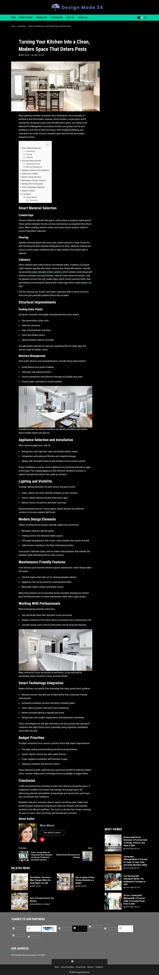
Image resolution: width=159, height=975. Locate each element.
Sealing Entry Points (33, 164)
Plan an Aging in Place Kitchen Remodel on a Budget (65, 881)
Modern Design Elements (31, 177)
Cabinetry (29, 157)
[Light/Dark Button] (139, 17)
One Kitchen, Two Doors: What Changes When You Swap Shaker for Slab (19, 881)
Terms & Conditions (67, 967)
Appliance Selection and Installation (35, 170)
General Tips (41, 18)
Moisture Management (34, 167)
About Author (32, 197)
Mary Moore (24, 55)
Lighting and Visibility (30, 173)
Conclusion (27, 194)
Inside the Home (26, 18)
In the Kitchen (57, 18)
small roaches (81, 282)
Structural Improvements (31, 161)
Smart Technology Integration (33, 187)
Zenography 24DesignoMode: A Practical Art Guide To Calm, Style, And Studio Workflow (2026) (113, 862)
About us (70, 18)
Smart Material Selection (31, 148)
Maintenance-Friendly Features (34, 180)
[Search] (145, 17)
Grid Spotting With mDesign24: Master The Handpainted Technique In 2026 (113, 881)
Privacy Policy (81, 967)
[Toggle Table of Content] (46, 144)
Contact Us (82, 18)
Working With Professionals (32, 184)
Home (13, 18)
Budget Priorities (28, 191)
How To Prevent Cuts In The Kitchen (19, 901)
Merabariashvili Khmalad (40, 904)
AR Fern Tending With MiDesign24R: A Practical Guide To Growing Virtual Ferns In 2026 (113, 901)
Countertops (30, 151)
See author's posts (52, 832)
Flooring (29, 154)
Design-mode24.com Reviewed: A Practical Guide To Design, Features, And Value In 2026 (113, 843)
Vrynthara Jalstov (132, 849)
